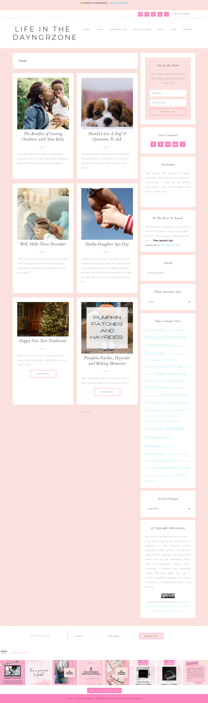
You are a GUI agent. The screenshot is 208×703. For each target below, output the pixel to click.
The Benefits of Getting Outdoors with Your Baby (43, 136)
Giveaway (182, 403)
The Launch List (170, 245)
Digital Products (161, 381)
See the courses (119, 3)
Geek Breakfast (166, 403)
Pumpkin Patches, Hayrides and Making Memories (107, 360)
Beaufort (181, 330)
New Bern (169, 447)
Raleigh (185, 454)
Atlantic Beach (167, 330)
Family (43, 147)
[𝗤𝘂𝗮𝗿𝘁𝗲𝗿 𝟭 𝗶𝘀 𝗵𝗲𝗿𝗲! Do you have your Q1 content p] (65, 672)
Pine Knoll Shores (171, 454)
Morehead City (154, 421)
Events (182, 395)
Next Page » (86, 412)
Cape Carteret (170, 354)
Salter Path (182, 461)
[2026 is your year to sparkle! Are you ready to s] (38, 672)
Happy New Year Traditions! (43, 340)
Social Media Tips (173, 467)
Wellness (150, 480)
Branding (177, 345)
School (150, 468)
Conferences (155, 360)
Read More (43, 374)
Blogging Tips (159, 337)
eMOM (167, 394)
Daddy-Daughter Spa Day (107, 244)
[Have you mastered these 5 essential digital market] (91, 672)
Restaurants (167, 460)
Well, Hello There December (43, 244)
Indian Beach (151, 416)
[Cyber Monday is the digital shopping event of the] (143, 672)
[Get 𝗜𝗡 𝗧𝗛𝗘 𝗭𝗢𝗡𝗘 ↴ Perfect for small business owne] (12, 672)
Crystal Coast (172, 366)
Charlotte (180, 354)
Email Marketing (175, 387)
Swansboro (166, 476)
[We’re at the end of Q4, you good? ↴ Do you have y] (117, 672)
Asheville (152, 330)
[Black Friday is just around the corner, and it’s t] (169, 672)
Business (154, 353)
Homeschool (180, 410)
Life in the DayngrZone (45, 33)
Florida (151, 403)
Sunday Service (153, 475)
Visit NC (179, 475)
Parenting (154, 453)
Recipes (150, 460)
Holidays (153, 410)
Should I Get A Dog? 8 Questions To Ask (107, 136)
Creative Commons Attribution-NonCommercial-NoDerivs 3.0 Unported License (168, 606)
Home (166, 410)
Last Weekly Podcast (168, 416)
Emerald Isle (152, 395)
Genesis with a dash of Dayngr (125, 698)
